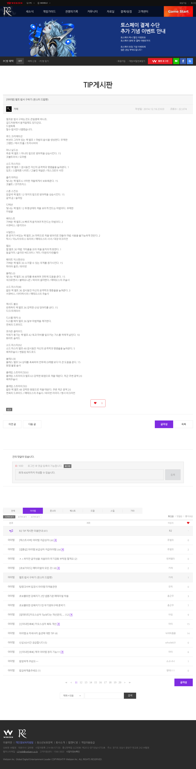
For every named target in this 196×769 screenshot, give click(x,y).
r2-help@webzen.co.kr (27, 751)
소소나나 (170, 661)
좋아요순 (189, 516)
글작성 (164, 424)
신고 (9, 409)
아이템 (33, 511)
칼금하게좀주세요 (30, 670)
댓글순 (179, 516)
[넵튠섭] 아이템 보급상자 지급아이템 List (40, 549)
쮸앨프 (170, 540)
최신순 (171, 516)
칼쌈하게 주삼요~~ (28, 661)
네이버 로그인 (176, 61)
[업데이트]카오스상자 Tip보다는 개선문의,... (44, 614)
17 (105, 682)
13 (86, 682)
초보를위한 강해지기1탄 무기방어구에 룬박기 (42, 605)
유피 (170, 586)
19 (115, 682)
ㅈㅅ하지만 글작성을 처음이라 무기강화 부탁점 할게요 (48, 558)
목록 (183, 424)
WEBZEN (8, 733)
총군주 (170, 596)
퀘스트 (73, 511)
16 (100, 682)
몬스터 (53, 511)
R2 (22, 733)
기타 (132, 511)
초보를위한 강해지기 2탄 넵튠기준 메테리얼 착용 (43, 596)
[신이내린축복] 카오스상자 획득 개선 (38, 624)
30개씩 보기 (22, 517)
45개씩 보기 (35, 517)
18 (110, 682)
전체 (13, 511)
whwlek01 (170, 642)
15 (95, 682)
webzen (14, 3)
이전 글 (12, 424)
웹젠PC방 (73, 742)
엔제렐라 (170, 558)
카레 (16, 109)
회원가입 (183, 3)
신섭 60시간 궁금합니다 (33, 642)
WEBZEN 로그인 (160, 61)
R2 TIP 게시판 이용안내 (33, 530)
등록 (173, 474)
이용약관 (7, 742)
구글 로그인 (190, 61)
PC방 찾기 (44, 61)
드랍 (92, 511)
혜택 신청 (32, 61)
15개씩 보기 (9, 517)
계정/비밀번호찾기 (137, 61)
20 (120, 682)
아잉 (170, 614)
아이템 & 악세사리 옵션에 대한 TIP (38, 633)
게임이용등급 (88, 742)
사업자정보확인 (73, 751)
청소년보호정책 (45, 742)
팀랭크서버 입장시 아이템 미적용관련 (38, 586)
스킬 (112, 511)
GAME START (178, 11)
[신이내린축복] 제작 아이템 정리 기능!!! (40, 651)
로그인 (193, 3)
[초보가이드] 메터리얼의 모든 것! (37, 568)
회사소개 (60, 742)
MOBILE (44, 3)
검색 (130, 695)
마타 (170, 624)
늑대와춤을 (170, 633)
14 (90, 682)
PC (30, 3)
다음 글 (32, 424)
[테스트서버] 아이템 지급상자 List (36, 540)
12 (81, 682)
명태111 (170, 670)
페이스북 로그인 (183, 61)
